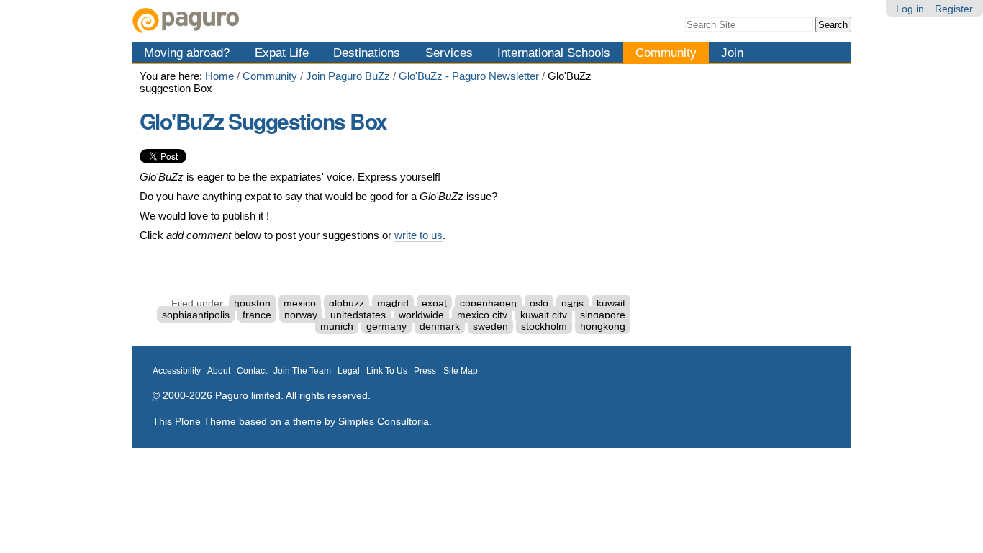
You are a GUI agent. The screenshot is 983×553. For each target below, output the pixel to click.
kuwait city (543, 314)
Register (954, 8)
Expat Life (282, 52)
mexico (300, 303)
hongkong (602, 326)
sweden (490, 326)
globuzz (346, 303)
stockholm (544, 326)
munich (336, 326)
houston (252, 303)
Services (449, 52)
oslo (539, 303)
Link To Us (386, 371)
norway (300, 314)
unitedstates (358, 314)
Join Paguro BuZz (348, 76)
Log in (910, 8)
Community (666, 52)
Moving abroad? (187, 52)
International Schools (553, 52)
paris (572, 303)
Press (425, 371)
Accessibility (177, 371)
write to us (418, 235)
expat (434, 303)
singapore (602, 314)
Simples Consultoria (383, 421)
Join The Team (302, 371)
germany (386, 326)
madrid (393, 303)
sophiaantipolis (196, 314)
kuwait (611, 303)
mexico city (482, 314)
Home (219, 76)
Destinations (366, 52)
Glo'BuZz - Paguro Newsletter (469, 76)
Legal (349, 371)
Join (732, 52)
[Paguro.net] (311, 20)
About (218, 371)
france (257, 314)
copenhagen (488, 303)
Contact (252, 371)
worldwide (421, 314)
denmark (440, 326)
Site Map (460, 371)
